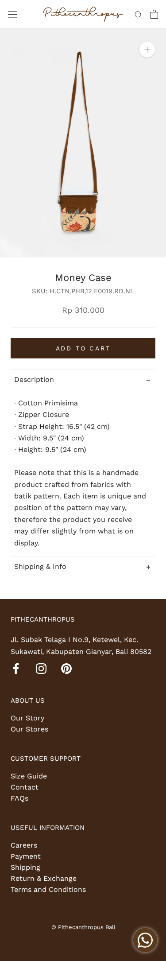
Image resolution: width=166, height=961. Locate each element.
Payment (26, 856)
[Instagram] (41, 668)
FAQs (19, 798)
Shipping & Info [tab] (40, 566)
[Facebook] (16, 668)
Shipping (25, 867)
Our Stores (29, 729)
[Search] (139, 14)
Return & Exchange (44, 878)
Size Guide (29, 776)
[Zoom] (147, 49)
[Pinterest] (66, 668)
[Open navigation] (12, 14)
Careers (24, 845)
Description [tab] (34, 379)
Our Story (27, 718)
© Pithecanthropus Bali (83, 927)
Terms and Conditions (48, 889)
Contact (25, 787)
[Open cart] (154, 14)
